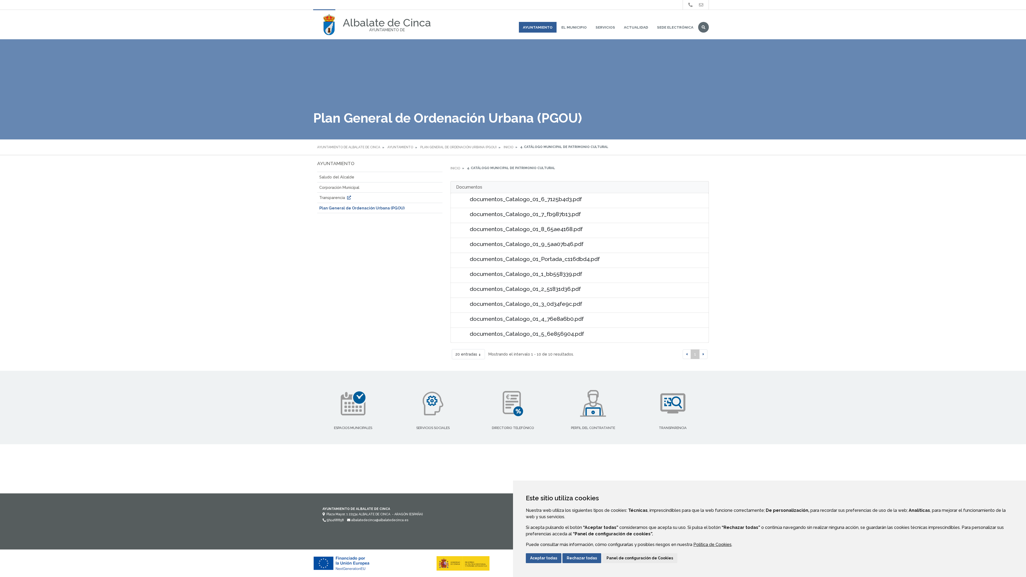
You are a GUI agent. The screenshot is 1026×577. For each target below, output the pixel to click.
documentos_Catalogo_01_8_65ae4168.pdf (526, 229)
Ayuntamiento (538, 27)
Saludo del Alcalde (336, 177)
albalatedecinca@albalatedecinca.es (379, 520)
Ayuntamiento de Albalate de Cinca (348, 147)
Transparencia (332, 197)
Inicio (508, 147)
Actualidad (636, 27)
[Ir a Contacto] (701, 4)
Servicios (605, 27)
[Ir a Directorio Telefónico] (690, 4)
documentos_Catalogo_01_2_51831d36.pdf (525, 289)
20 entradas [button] (466, 354)
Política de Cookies (712, 544)
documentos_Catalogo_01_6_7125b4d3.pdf (526, 199)
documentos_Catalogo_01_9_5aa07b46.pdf (527, 244)
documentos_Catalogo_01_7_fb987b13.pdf (525, 214)
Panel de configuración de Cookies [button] (640, 558)
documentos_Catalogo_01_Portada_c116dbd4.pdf (535, 259)
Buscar (703, 27)
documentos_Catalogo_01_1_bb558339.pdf (526, 274)
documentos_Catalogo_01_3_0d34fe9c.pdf (526, 304)
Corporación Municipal (339, 187)
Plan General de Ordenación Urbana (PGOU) (458, 147)
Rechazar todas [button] (582, 558)
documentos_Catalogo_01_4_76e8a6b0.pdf (527, 318)
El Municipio (574, 27)
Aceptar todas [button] (543, 558)
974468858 (335, 520)
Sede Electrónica (675, 27)
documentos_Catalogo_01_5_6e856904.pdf (527, 333)
